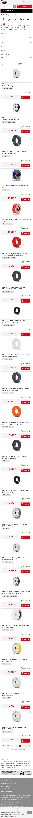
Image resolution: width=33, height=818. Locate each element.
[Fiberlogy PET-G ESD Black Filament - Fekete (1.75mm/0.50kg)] (16, 615)
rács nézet (2, 64)
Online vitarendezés (6, 786)
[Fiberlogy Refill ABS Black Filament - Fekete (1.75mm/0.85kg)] (16, 479)
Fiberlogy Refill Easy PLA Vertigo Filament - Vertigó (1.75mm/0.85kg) (16, 389)
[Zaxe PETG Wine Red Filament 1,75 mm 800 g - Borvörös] (16, 209)
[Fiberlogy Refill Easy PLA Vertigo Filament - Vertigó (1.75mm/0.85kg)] (16, 378)
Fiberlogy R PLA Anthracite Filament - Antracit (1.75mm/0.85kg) (14, 119)
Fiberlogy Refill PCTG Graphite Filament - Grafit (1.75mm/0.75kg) (15, 152)
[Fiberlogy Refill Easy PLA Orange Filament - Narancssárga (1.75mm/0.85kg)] (16, 412)
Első (4, 746)
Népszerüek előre (24, 64)
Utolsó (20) (22, 749)
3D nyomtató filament (21, 15)
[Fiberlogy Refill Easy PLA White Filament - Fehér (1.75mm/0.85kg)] (16, 344)
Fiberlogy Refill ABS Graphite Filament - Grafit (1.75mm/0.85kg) (14, 457)
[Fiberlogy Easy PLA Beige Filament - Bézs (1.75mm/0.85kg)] (16, 547)
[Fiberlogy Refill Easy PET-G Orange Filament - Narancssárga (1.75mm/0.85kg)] (16, 242)
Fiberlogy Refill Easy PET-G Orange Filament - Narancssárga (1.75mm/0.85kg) (16, 254)
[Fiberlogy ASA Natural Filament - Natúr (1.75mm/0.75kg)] (16, 716)
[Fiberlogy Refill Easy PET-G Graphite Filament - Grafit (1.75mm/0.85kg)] (16, 276)
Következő (14, 749)
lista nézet (5, 64)
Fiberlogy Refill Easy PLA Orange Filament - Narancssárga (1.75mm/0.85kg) (16, 423)
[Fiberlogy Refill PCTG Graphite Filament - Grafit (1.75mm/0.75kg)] (16, 141)
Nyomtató (10, 15)
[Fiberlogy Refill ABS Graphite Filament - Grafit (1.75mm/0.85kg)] (16, 445)
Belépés (24, 1)
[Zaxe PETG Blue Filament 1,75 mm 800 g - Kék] (16, 175)
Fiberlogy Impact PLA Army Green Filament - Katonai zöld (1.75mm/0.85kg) (16, 592)
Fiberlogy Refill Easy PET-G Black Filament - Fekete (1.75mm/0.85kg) (16, 322)
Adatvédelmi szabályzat (7, 781)
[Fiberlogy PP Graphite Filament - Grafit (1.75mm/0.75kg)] (16, 513)
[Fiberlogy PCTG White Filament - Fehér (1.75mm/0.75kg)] (16, 682)
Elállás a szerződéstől (6, 791)
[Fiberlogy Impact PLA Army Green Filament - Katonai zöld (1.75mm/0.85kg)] (16, 581)
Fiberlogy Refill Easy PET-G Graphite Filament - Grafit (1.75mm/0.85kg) (13, 288)
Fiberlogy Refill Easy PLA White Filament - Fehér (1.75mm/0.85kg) (15, 356)
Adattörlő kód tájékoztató (8, 789)
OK (29, 812)
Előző (8, 746)
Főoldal (3, 15)
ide (15, 816)
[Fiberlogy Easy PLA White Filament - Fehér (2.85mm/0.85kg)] (16, 73)
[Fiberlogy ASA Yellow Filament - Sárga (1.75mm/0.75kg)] (16, 649)
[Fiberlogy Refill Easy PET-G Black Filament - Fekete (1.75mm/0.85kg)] (16, 310)
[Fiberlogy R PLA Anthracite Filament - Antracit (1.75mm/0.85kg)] (16, 107)
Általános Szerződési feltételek (9, 783)
